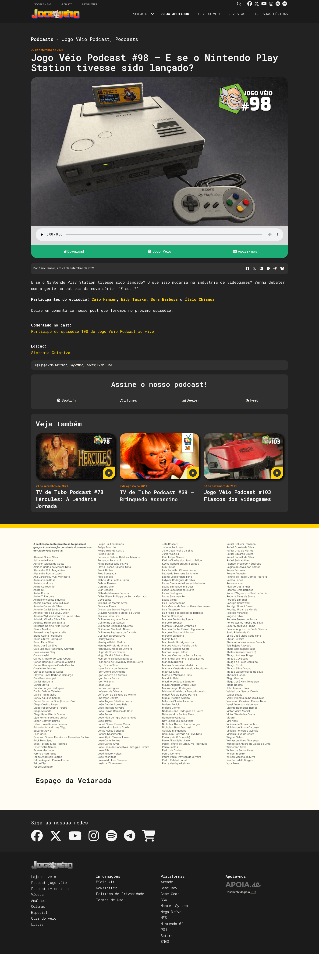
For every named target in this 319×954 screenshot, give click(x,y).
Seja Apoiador (175, 13)
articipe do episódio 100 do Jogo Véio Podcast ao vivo (93, 331)
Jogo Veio (47, 365)
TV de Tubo (104, 365)
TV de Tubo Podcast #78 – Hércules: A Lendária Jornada (73, 499)
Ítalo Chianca (200, 299)
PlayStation (76, 365)
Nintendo (61, 365)
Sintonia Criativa (50, 352)
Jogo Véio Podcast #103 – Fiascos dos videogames (240, 495)
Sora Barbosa (164, 299)
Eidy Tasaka (133, 299)
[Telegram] (275, 268)
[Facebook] (247, 268)
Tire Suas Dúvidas (270, 13)
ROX (253, 892)
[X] (254, 268)
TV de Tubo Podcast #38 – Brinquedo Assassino (157, 496)
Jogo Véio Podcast (86, 39)
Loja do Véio (208, 13)
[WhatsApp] (268, 268)
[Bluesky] (282, 268)
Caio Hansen (104, 299)
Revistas (236, 13)
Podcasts (140, 13)
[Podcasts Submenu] (152, 14)
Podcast (90, 365)
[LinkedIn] (261, 268)
